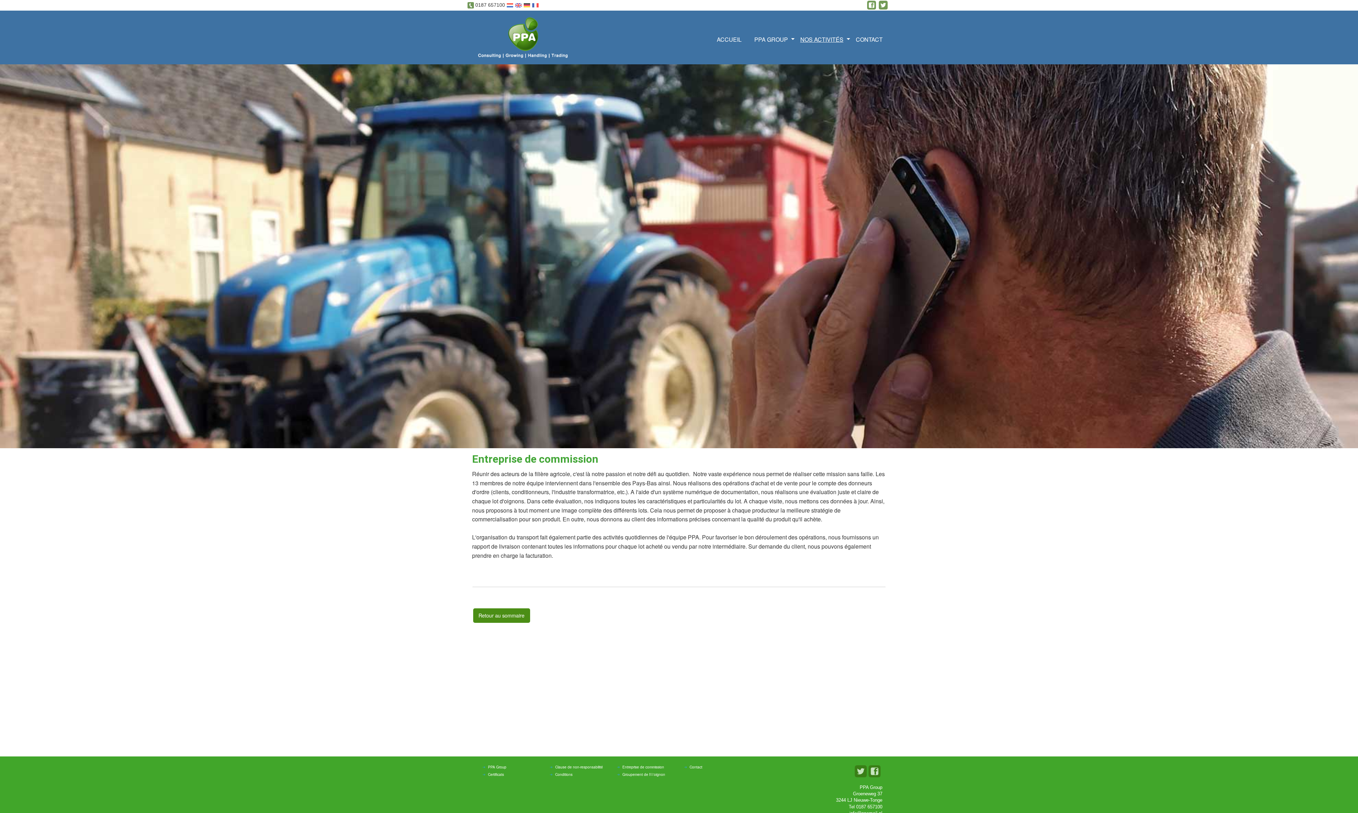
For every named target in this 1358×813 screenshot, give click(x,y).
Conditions (564, 774)
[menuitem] (731, 38)
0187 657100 (490, 5)
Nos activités (821, 39)
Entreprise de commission (643, 767)
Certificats (496, 774)
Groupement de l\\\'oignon (643, 774)
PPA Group (497, 767)
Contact (869, 39)
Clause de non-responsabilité (579, 767)
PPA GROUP (771, 39)
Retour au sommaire (501, 615)
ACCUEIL (729, 39)
